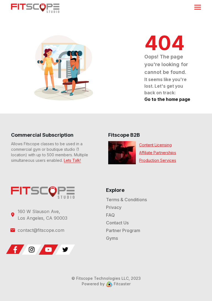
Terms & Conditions (126, 199)
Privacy (113, 207)
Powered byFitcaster (106, 283)
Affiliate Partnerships (157, 152)
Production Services (157, 160)
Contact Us (117, 222)
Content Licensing (155, 145)
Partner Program (123, 230)
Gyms (112, 238)
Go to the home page (167, 99)
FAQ (110, 215)
